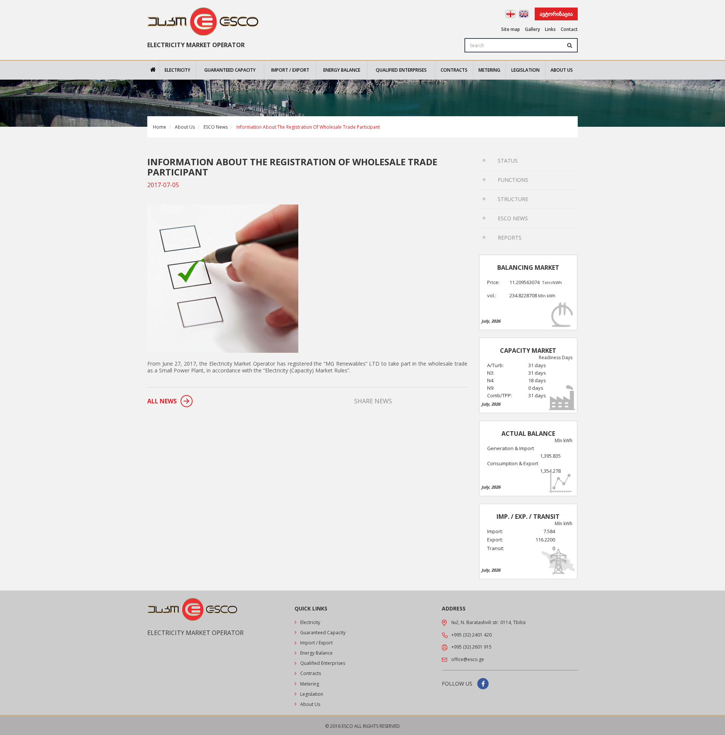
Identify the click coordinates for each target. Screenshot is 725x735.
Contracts (454, 70)
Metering (489, 70)
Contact (569, 29)
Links (550, 29)
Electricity (177, 70)
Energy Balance (341, 70)
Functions (513, 179)
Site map (510, 29)
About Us (562, 70)
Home (159, 127)
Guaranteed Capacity (230, 70)
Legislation (525, 70)
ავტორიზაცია (556, 13)
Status (508, 160)
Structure (513, 199)
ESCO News (216, 127)
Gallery (532, 29)
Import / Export (290, 70)
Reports (509, 237)
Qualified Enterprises (401, 70)
